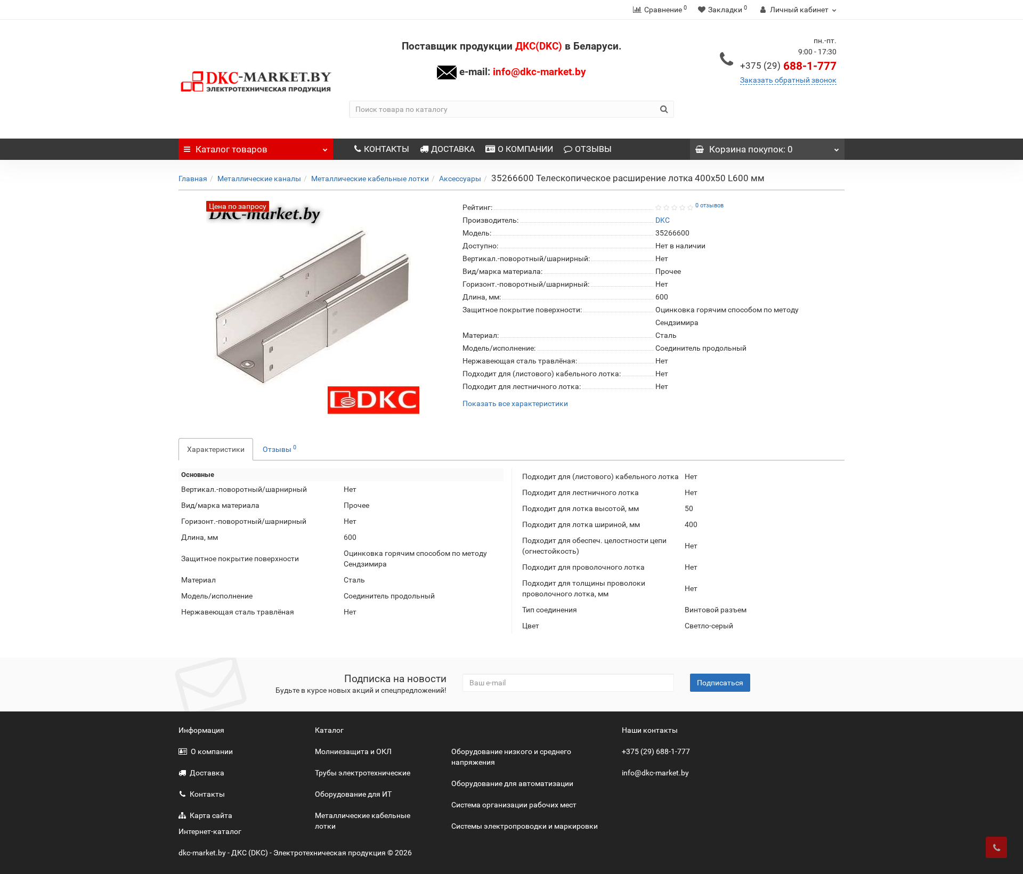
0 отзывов (709, 205)
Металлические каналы (259, 178)
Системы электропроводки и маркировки (524, 826)
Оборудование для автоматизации (512, 783)
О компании (212, 751)
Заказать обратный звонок (788, 80)
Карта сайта (211, 815)
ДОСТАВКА (453, 149)
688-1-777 (788, 66)
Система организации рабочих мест (514, 804)
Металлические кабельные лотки (370, 178)
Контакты (207, 794)
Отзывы (279, 449)
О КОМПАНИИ (525, 149)
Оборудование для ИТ (353, 794)
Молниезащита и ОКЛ (353, 751)
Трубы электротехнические (362, 772)
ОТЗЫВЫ (593, 149)
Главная (192, 178)
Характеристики (216, 449)
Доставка (207, 772)
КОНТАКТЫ (386, 149)
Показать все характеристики (515, 404)
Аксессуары (460, 178)
